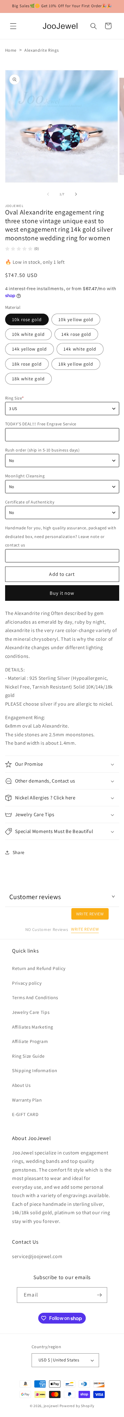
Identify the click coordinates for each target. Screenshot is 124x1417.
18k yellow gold (76, 364)
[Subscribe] (99, 1295)
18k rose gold (27, 364)
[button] (13, 26)
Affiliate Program (30, 1041)
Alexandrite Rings (41, 50)
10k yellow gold (76, 319)
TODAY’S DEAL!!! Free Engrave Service (40, 424)
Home (11, 50)
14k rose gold (76, 334)
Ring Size (14, 398)
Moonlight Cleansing (25, 476)
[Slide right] (75, 194)
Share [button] (19, 852)
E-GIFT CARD (25, 1114)
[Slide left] (48, 194)
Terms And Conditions (35, 997)
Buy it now (62, 593)
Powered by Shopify (77, 1405)
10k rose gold (27, 319)
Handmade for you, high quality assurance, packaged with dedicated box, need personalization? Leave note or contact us (60, 536)
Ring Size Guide (28, 1056)
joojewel (51, 1405)
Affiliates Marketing (32, 1027)
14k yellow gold (29, 349)
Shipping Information (34, 1070)
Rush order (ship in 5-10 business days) (42, 450)
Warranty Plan (27, 1100)
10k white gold (28, 334)
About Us (21, 1085)
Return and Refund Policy (39, 968)
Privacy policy (27, 983)
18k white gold (28, 379)
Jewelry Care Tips (30, 1012)
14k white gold (80, 349)
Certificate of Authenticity (29, 502)
